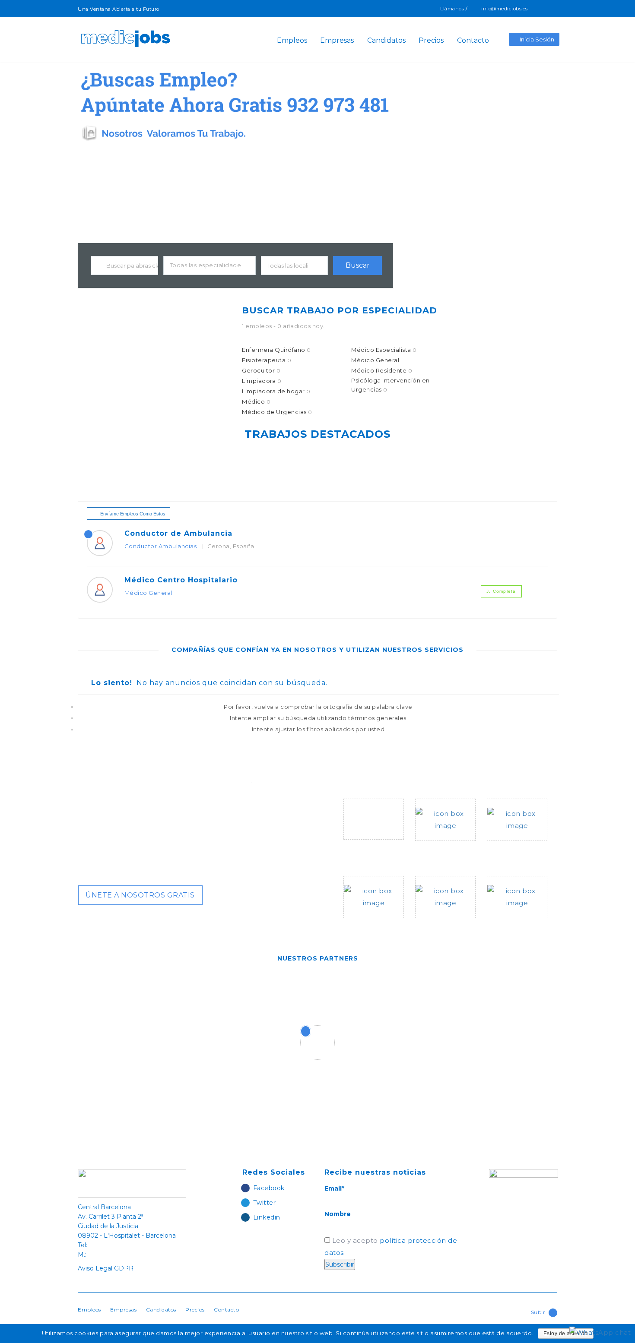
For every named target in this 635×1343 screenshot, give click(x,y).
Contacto (473, 40)
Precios (431, 40)
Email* (334, 1188)
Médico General (377, 360)
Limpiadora (261, 380)
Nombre (337, 1214)
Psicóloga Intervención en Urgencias (390, 385)
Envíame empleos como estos (132, 513)
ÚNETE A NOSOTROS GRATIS (140, 895)
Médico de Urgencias (277, 411)
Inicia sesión (537, 39)
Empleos (292, 40)
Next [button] (371, 1042)
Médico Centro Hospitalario (181, 580)
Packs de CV (365, 924)
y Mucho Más (509, 924)
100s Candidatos (517, 847)
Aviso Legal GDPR (105, 1268)
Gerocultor (261, 370)
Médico (256, 401)
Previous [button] (270, 1042)
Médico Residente (381, 370)
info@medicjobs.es (504, 9)
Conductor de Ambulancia (178, 533)
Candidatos (386, 40)
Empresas (337, 40)
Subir (538, 1312)
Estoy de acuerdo (565, 1333)
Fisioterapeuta (266, 360)
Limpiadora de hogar (276, 391)
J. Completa (501, 591)
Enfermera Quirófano (276, 349)
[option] (150, 993)
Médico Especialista (384, 349)
